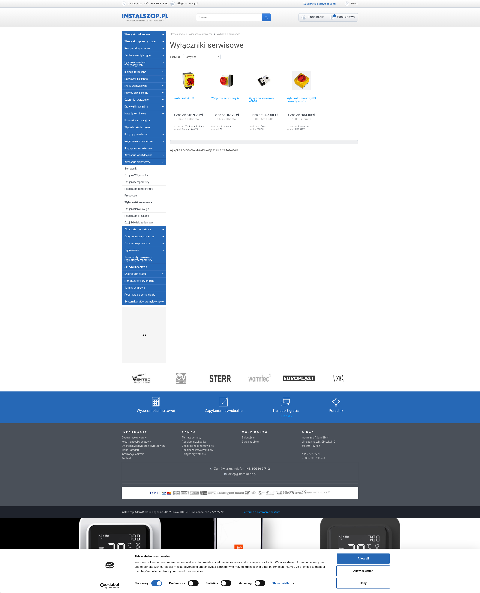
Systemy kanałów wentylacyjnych (135, 63)
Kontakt (126, 458)
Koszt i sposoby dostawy (136, 441)
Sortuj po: (175, 56)
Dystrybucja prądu (135, 273)
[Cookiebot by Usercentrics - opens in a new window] (109, 586)
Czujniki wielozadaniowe (139, 222)
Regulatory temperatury (138, 188)
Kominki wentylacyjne (137, 120)
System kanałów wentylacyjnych (143, 301)
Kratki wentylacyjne (135, 85)
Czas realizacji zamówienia (198, 445)
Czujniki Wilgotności (136, 175)
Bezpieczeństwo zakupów (197, 449)
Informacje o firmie (133, 454)
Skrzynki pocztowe (135, 266)
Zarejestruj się (250, 441)
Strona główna (177, 34)
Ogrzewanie (131, 250)
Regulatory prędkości (136, 215)
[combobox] (201, 56)
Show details (280, 583)
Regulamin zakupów (194, 441)
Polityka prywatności (194, 454)
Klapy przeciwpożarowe (138, 148)
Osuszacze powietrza (137, 243)
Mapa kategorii (130, 449)
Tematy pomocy (191, 437)
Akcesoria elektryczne (137, 162)
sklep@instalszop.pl (187, 3)
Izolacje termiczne (135, 71)
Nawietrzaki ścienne (136, 92)
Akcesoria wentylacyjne (138, 155)
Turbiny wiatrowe (134, 287)
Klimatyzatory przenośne (139, 280)
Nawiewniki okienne (136, 78)
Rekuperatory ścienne (137, 48)
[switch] (193, 583)
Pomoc (354, 3)
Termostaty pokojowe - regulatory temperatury (138, 258)
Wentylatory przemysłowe (140, 41)
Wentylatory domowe (137, 34)
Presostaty (130, 195)
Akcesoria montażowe (137, 229)
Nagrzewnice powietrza (138, 141)
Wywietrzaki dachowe (137, 127)
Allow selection (363, 570)
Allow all (363, 558)
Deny (363, 583)
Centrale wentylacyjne (137, 55)
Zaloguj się (248, 437)
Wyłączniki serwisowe (138, 202)
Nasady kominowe (135, 113)
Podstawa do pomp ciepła (139, 294)
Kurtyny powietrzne (136, 134)
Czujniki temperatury (136, 182)
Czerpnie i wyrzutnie (136, 99)
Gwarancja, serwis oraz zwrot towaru (144, 445)
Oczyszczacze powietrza (139, 236)
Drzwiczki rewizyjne (136, 106)
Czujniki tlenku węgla (136, 209)
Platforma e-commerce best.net (261, 512)
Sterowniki (130, 168)
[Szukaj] (266, 17)
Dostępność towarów (134, 437)
